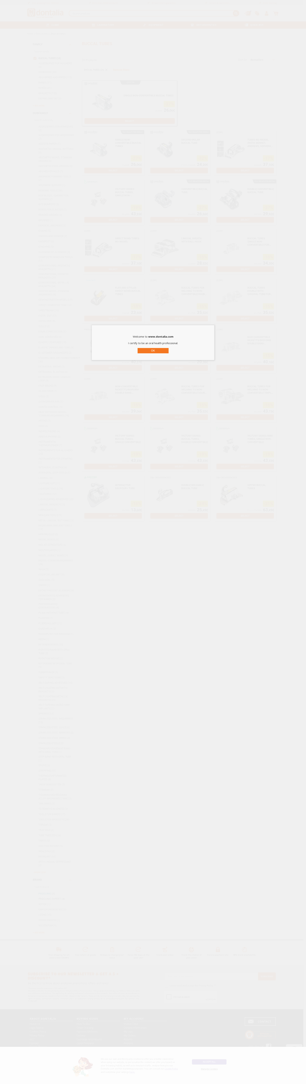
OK (153, 350)
